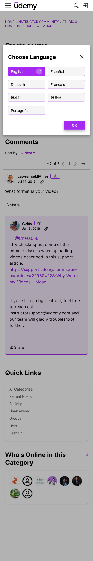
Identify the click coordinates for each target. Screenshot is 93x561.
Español (57, 71)
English (17, 71)
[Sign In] (85, 5)
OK (74, 125)
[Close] (82, 57)
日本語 (16, 97)
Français (58, 84)
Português (19, 110)
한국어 (56, 97)
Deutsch (18, 84)
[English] (25, 6)
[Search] (76, 5)
